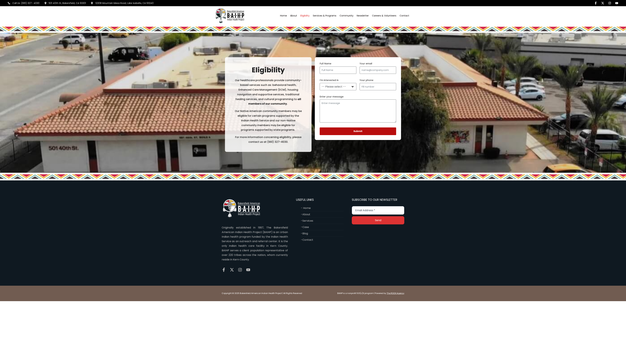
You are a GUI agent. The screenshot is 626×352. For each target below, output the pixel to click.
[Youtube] (616, 3)
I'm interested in (329, 80)
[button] (294, 15)
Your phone (366, 80)
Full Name (325, 63)
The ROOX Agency (395, 293)
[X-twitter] (602, 3)
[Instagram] (609, 3)
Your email (366, 63)
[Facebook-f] (595, 3)
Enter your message (331, 96)
